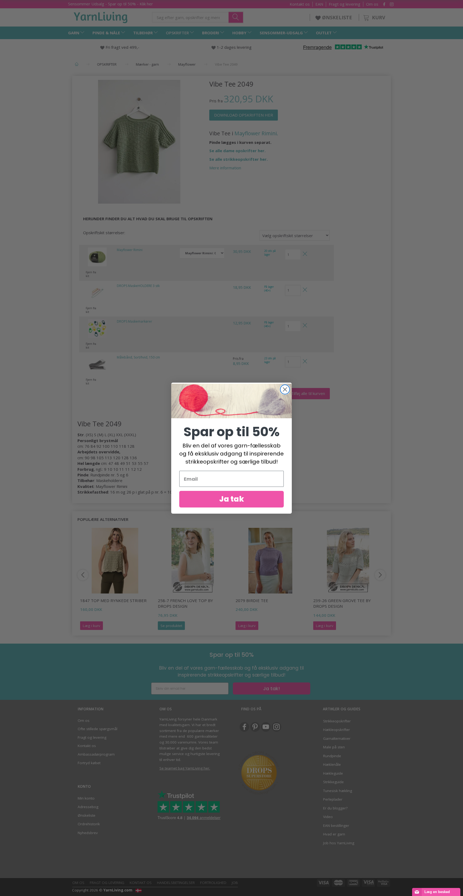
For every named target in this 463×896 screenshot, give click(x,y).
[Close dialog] (285, 389)
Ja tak (231, 499)
